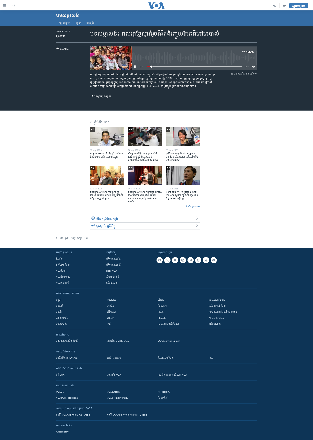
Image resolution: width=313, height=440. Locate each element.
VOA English (113, 391)
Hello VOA (111, 270)
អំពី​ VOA (60, 374)
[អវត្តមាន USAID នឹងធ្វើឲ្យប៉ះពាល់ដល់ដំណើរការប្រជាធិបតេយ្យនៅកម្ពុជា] (107, 136)
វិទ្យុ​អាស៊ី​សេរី (163, 397)
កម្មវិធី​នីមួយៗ (64, 23)
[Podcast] (206, 260)
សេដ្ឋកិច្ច (110, 306)
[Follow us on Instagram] (183, 260)
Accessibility (164, 391)
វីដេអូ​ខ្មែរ (59, 258)
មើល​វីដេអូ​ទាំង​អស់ (193, 206)
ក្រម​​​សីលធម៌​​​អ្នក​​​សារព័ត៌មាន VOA (172, 374)
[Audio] (275, 5)
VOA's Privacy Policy (117, 397)
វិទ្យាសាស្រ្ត (162, 306)
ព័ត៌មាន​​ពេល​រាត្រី (113, 264)
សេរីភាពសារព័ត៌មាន (217, 306)
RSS (211, 358)
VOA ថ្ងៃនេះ (61, 270)
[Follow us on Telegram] (190, 260)
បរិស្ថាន (161, 299)
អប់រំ (109, 324)
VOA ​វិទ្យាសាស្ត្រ (63, 277)
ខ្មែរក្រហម (162, 318)
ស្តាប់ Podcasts (114, 358)
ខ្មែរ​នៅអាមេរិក (62, 318)
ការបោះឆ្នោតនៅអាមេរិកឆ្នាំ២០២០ (223, 312)
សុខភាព (110, 318)
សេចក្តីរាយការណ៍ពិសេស (168, 324)
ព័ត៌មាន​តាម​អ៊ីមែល (166, 358)
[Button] (62, 49)
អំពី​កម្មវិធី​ (90, 23)
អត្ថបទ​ (78, 23)
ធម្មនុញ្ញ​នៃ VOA (114, 374)
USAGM (60, 391)
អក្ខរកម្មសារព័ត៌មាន (217, 299)
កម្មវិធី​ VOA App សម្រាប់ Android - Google (127, 414)
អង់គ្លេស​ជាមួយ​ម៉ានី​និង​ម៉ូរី (67, 341)
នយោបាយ (111, 299)
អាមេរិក (59, 312)
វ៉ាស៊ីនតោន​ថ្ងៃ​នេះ (63, 264)
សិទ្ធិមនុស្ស (111, 312)
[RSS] (198, 260)
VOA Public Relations (67, 397)
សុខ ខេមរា (60, 36)
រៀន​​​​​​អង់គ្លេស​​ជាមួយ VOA (118, 341)
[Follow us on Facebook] (159, 260)
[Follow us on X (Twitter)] (167, 260)
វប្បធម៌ (161, 312)
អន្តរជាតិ (59, 306)
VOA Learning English (169, 341)
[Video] (284, 5)
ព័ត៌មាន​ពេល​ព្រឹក (113, 258)
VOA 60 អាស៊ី (62, 283)
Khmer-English (216, 318)
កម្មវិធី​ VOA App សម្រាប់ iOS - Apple (73, 414)
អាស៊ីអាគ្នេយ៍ (61, 324)
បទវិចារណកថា (215, 324)
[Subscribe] (214, 260)
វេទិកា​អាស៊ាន (112, 283)
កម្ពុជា (58, 299)
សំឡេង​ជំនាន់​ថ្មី (112, 277)
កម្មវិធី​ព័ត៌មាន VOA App (67, 358)
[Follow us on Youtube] (175, 260)
